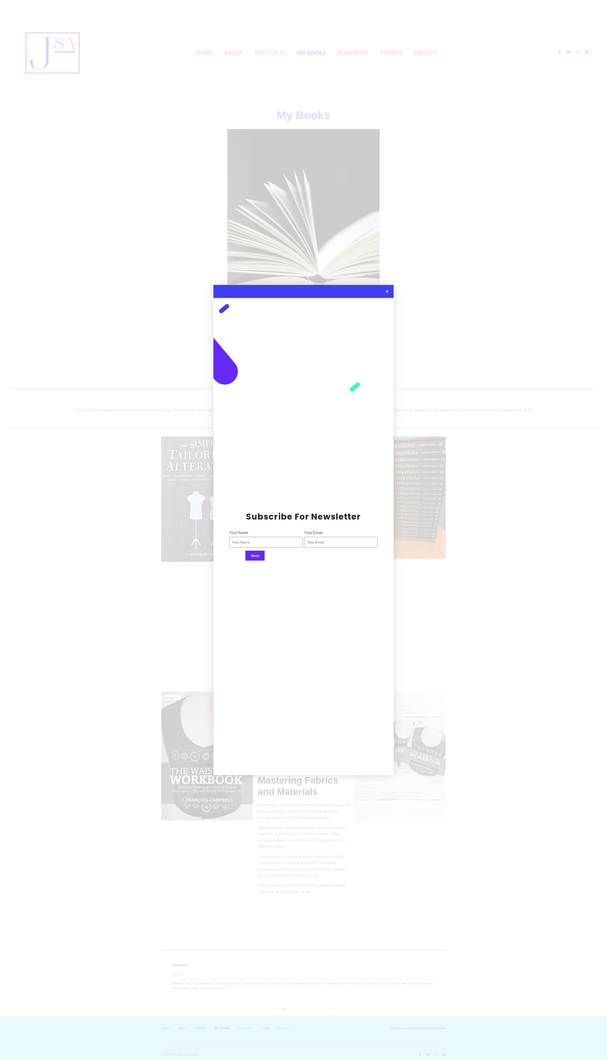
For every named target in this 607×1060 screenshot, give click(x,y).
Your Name (238, 533)
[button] (387, 291)
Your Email (313, 533)
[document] (303, 530)
